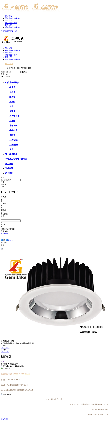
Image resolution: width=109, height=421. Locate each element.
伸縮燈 (12, 92)
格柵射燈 (13, 125)
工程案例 (10, 240)
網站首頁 (8, 16)
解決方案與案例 (11, 23)
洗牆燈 (12, 101)
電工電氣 (9, 164)
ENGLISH (9, 64)
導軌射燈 (13, 130)
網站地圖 (4, 419)
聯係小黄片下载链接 (12, 27)
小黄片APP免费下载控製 (16, 159)
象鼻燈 (12, 97)
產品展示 (8, 20)
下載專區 (9, 168)
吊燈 (11, 149)
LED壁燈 (13, 144)
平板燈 (12, 121)
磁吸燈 (12, 135)
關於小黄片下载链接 (12, 18)
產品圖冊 (9, 173)
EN (2, 31)
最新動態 (8, 25)
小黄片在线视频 (12, 82)
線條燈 (12, 87)
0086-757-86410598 (10, 31)
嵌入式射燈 (14, 116)
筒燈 (11, 106)
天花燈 (12, 111)
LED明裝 (13, 140)
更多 (2, 361)
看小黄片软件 (11, 154)
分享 (4, 240)
